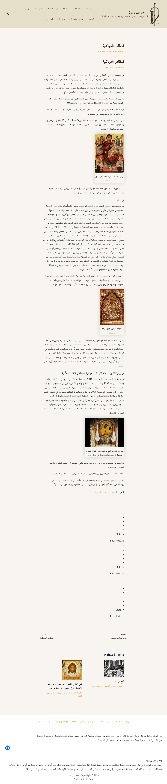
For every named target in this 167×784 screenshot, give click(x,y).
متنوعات (61, 19)
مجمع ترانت (119, 681)
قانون (68, 9)
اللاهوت (91, 19)
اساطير (50, 19)
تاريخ (92, 9)
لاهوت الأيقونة (101, 492)
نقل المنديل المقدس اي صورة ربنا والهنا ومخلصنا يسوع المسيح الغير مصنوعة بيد (65, 686)
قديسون (38, 9)
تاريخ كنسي (114, 686)
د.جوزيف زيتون (138, 13)
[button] (88, 9)
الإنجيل (27, 9)
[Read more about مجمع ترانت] (114, 669)
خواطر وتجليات (76, 19)
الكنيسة (121, 686)
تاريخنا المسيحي (64, 693)
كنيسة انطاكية (52, 9)
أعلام (80, 9)
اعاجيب (111, 492)
